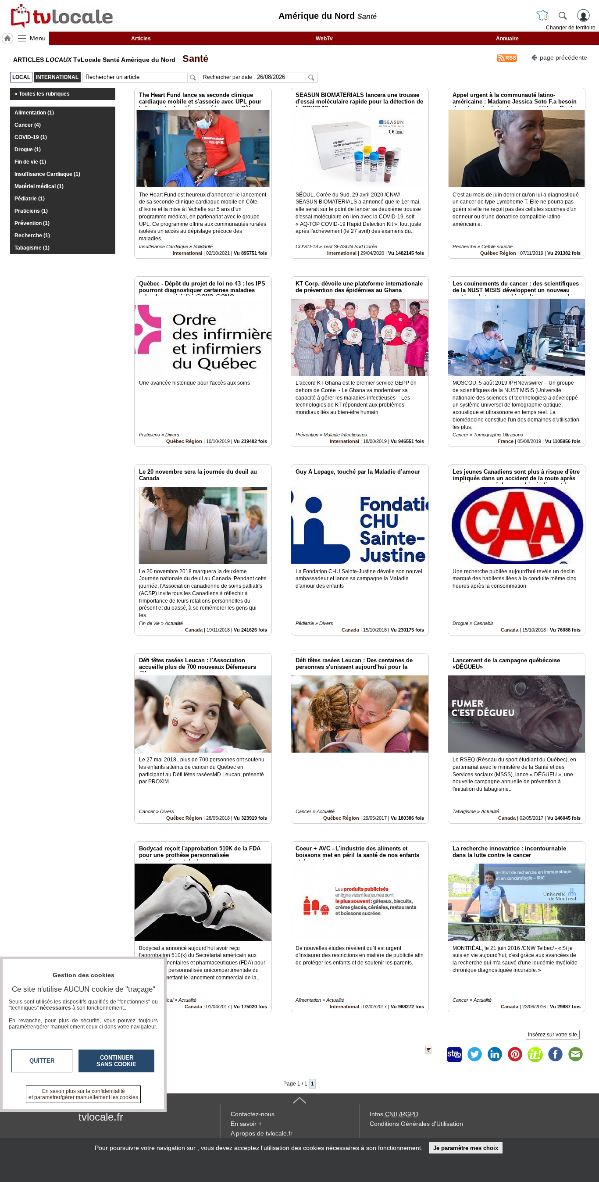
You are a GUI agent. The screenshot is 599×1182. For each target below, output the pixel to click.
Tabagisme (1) (32, 248)
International (187, 253)
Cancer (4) (27, 125)
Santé (192, 58)
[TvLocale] (61, 16)
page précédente (563, 57)
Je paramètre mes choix (465, 1148)
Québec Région (498, 253)
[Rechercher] (562, 15)
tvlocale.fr (100, 1117)
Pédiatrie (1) (29, 199)
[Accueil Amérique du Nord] (7, 38)
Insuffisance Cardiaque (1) (47, 174)
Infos (394, 1114)
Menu (38, 38)
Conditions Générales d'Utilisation (416, 1123)
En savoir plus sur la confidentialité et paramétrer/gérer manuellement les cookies (83, 1094)
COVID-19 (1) (30, 137)
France (505, 441)
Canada (194, 629)
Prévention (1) (32, 223)
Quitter (41, 1060)
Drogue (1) (27, 149)
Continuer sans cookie (116, 1061)
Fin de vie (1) (30, 162)
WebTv (324, 39)
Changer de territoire (570, 28)
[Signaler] (434, 1054)
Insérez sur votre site (552, 1035)
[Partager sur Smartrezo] (454, 1054)
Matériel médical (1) (39, 186)
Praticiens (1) (31, 211)
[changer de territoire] (542, 15)
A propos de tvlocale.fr (261, 1133)
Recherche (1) (32, 235)
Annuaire (507, 39)
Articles (141, 39)
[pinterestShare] (515, 1054)
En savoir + (246, 1123)
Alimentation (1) (34, 113)
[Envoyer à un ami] (575, 1054)
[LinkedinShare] (494, 1054)
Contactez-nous (253, 1114)
